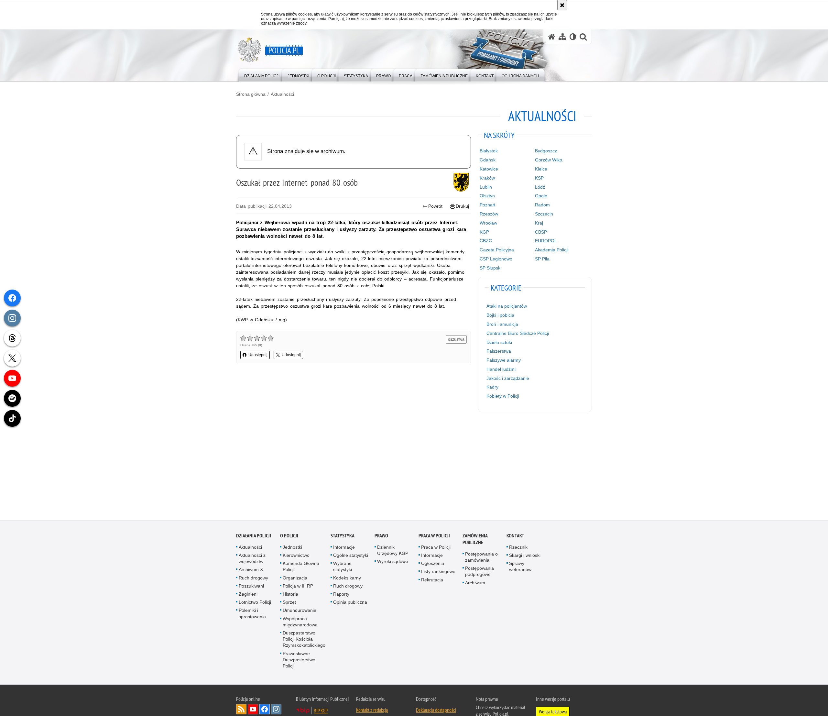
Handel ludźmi (501, 369)
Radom (542, 204)
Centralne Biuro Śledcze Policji (517, 333)
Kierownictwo (296, 556)
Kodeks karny (347, 578)
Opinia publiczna (350, 603)
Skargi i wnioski (524, 556)
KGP (484, 232)
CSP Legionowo (496, 258)
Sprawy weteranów (520, 567)
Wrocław (488, 223)
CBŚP (541, 232)
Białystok (489, 150)
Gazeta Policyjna (497, 249)
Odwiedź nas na (253, 710)
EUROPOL (546, 240)
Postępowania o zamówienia (481, 558)
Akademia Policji (551, 249)
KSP (539, 178)
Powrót (435, 206)
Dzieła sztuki (499, 342)
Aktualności (282, 94)
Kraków (487, 178)
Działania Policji (253, 536)
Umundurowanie (299, 611)
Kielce (541, 168)
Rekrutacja (432, 580)
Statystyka (342, 536)
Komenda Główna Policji (301, 567)
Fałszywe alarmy (503, 360)
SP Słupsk (490, 267)
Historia (290, 595)
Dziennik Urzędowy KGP (392, 551)
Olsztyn (487, 195)
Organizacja (295, 578)
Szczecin (544, 213)
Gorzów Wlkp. (549, 159)
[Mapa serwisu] (562, 37)
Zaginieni (248, 595)
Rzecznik (518, 548)
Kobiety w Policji (502, 396)
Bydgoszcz (546, 150)
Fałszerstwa (498, 351)
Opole (541, 195)
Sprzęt (289, 603)
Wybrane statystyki (342, 567)
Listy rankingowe (438, 572)
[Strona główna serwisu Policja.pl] (551, 37)
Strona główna (251, 94)
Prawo (381, 536)
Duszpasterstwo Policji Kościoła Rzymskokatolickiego (304, 640)
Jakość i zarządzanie (507, 378)
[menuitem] (262, 75)
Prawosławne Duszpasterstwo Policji (299, 660)
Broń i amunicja (502, 324)
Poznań (487, 204)
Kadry (492, 387)
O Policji (289, 536)
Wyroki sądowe (392, 562)
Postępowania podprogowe (479, 572)
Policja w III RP (298, 586)
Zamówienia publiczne (475, 540)
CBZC (486, 240)
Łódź (540, 187)
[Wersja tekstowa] (573, 37)
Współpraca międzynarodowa (300, 622)
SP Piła (542, 258)
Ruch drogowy (253, 578)
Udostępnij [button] (257, 355)
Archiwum (475, 583)
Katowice (489, 168)
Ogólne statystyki (350, 556)
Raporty (341, 595)
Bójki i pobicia (500, 315)
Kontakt (515, 536)
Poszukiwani (251, 586)
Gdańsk (488, 159)
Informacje (344, 548)
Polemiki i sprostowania (252, 614)
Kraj (539, 223)
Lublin (486, 187)
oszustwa (456, 339)
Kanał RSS (241, 710)
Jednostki (292, 548)
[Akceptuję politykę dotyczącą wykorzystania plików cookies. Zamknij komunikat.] (562, 5)
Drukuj (462, 206)
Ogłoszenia (432, 564)
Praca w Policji (434, 536)
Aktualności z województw (252, 559)
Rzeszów (489, 213)
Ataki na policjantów (506, 306)
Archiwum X (251, 570)
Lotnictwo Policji (255, 603)
